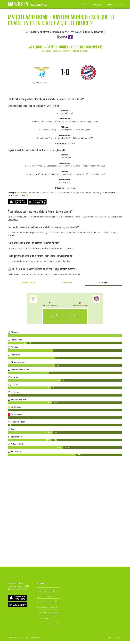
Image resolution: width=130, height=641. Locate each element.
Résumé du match (28, 282)
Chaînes (110, 5)
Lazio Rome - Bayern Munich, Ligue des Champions (65, 46)
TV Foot (85, 5)
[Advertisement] (65, 498)
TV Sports (97, 5)
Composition (67, 282)
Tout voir (43, 619)
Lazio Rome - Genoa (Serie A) (34, 274)
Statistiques (103, 282)
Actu (120, 5)
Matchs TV (28, 3)
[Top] (123, 635)
